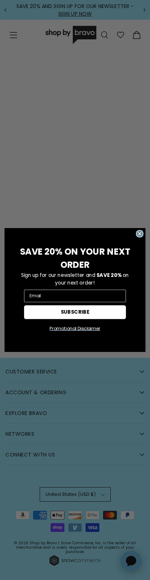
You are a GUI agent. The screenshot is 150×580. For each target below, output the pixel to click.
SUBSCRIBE (75, 312)
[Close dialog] (140, 234)
